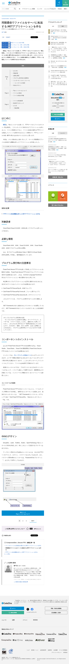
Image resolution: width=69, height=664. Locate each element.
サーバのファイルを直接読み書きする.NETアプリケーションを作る (23, 545)
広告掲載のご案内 (56, 612)
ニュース (63, 133)
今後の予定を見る (58, 205)
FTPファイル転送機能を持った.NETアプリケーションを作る (21, 214)
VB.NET (8, 37)
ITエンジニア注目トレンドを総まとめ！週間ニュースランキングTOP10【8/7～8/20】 (57, 171)
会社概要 (56, 650)
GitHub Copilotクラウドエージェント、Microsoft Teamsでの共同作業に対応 (59, 37)
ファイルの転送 (17, 93)
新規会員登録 (58, 114)
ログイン (59, 119)
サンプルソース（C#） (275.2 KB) (20, 45)
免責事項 (50, 650)
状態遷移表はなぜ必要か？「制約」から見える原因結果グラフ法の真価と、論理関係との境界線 (59, 56)
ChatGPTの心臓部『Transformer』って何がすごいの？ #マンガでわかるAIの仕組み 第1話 (59, 77)
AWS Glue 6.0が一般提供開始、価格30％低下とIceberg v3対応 (58, 43)
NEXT (32, 521)
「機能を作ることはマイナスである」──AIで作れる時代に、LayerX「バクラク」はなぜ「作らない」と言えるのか (59, 49)
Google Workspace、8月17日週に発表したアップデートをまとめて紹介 (59, 31)
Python (60, 9)
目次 (23, 65)
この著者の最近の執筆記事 (21, 582)
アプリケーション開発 (28, 9)
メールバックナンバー (59, 110)
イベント (25, 620)
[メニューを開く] (3, 3)
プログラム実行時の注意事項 (21, 78)
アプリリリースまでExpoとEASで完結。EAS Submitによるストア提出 (57, 155)
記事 (53, 133)
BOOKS (35, 620)
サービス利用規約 (63, 650)
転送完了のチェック (18, 103)
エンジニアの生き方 (50, 9)
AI (19, 9)
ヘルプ (28, 650)
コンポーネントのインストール (21, 80)
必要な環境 (16, 75)
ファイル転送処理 (18, 100)
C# (3, 37)
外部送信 (65, 652)
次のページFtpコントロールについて (23, 513)
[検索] (15, 9)
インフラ (39, 9)
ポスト (34, 37)
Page (7, 93)
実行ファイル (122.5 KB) (17, 42)
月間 (63, 26)
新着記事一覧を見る (58, 177)
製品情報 (16, 108)
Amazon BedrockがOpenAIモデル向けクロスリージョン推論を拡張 (59, 71)
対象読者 (15, 73)
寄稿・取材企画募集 (56, 608)
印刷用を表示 (7, 535)
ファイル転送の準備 (18, 95)
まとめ (15, 105)
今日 (53, 26)
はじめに (15, 70)
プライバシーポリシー (56, 652)
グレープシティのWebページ (22, 355)
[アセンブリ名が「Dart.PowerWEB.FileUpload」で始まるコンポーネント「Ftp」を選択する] (23, 417)
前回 (4, 125)
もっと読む (7, 554)
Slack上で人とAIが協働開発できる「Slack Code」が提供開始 (58, 66)
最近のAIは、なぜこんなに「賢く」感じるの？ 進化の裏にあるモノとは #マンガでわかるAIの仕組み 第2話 (59, 84)
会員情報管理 (43, 650)
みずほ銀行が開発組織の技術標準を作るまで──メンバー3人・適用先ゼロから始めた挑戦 (57, 140)
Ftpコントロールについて (20, 90)
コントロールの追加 (19, 83)
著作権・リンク (34, 650)
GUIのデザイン (17, 85)
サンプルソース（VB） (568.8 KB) (20, 47)
